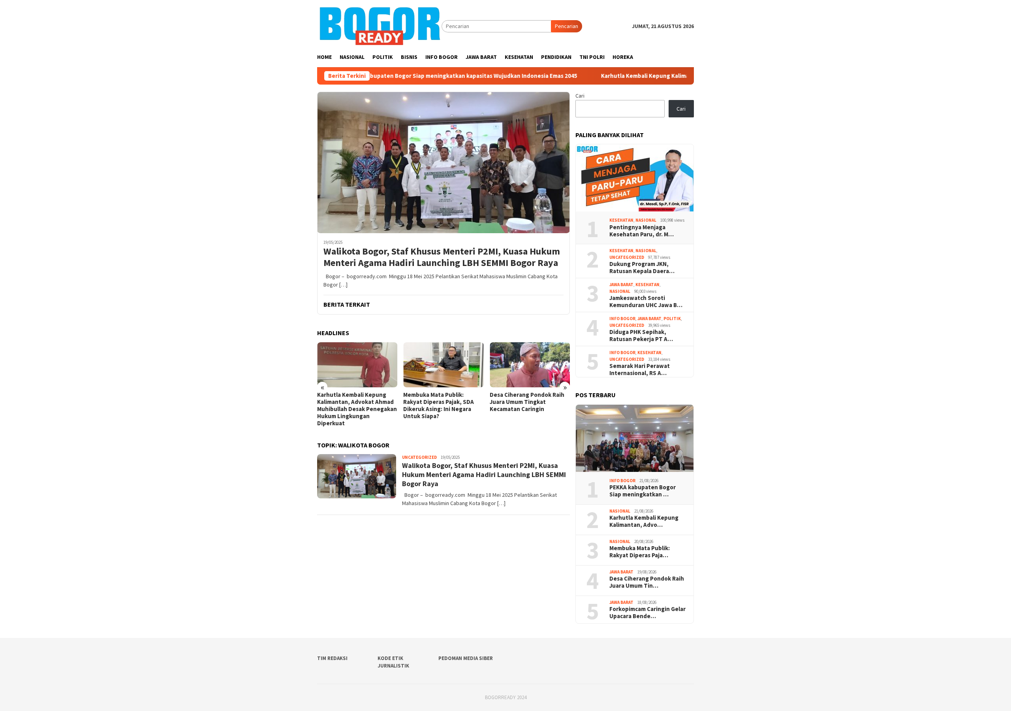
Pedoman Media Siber (465, 658)
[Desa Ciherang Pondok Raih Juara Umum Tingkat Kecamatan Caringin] (530, 364)
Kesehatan (621, 220)
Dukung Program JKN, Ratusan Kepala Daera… (642, 267)
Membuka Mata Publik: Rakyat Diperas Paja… (639, 552)
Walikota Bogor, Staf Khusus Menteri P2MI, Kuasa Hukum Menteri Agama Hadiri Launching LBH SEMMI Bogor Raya (441, 257)
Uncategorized (419, 457)
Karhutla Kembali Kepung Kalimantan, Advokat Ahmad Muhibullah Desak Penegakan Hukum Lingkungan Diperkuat (357, 409)
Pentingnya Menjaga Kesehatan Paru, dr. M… (641, 231)
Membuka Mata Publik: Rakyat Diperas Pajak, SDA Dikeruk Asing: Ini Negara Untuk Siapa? (438, 405)
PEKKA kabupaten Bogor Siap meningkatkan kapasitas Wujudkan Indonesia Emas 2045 (422, 75)
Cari (579, 95)
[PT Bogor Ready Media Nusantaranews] (379, 25)
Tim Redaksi (332, 658)
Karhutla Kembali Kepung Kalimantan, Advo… (643, 521)
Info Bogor (622, 318)
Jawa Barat (621, 284)
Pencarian (566, 26)
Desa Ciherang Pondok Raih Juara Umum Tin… (646, 582)
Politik (672, 318)
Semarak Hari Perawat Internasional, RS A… (639, 369)
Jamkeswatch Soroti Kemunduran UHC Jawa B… (645, 301)
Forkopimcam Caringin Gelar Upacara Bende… (647, 612)
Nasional (645, 220)
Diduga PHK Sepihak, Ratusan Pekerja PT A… (641, 335)
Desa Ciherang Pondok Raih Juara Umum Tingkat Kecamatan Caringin (527, 402)
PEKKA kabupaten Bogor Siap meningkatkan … (642, 491)
